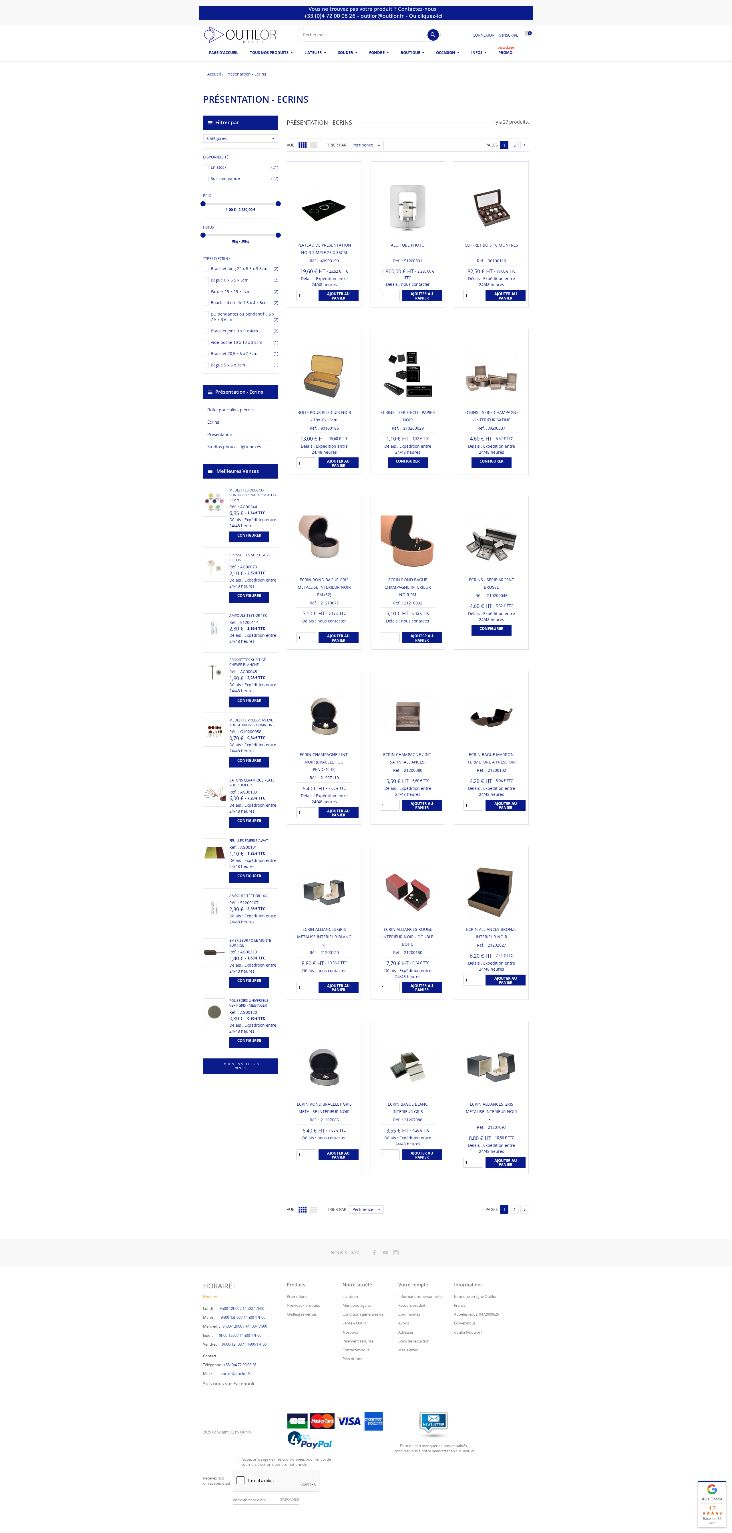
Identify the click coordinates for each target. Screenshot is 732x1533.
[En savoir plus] (330, 300)
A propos (350, 1332)
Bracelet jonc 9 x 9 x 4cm (244, 331)
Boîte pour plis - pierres (230, 409)
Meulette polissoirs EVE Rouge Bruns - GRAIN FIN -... (253, 722)
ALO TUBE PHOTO (408, 245)
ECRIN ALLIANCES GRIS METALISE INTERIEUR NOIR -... (491, 1111)
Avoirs (403, 1323)
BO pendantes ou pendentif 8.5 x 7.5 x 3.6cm (244, 316)
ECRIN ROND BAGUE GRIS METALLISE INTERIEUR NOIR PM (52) (324, 587)
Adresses (405, 1332)
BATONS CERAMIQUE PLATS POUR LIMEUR (251, 783)
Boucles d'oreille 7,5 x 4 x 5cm (244, 302)
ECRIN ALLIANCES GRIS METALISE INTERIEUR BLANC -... (324, 937)
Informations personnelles (420, 1296)
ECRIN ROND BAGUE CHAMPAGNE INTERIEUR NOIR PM (408, 587)
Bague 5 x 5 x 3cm (244, 365)
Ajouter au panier (422, 805)
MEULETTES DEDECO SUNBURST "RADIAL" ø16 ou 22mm (252, 495)
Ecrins (213, 422)
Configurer (249, 535)
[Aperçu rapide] (319, 301)
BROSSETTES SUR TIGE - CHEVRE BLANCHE (248, 662)
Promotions (297, 1296)
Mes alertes (408, 1349)
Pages (492, 145)
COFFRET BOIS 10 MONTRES (491, 245)
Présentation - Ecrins (239, 391)
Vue (290, 145)
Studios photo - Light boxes (234, 446)
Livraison (350, 1296)
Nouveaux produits (303, 1305)
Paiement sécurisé (358, 1341)
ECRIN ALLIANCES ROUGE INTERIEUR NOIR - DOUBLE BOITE (407, 937)
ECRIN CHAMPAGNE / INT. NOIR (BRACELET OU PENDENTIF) (324, 762)
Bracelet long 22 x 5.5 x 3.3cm (244, 268)
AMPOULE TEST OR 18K (248, 615)
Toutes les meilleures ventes (240, 1066)
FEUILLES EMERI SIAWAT (248, 840)
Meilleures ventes (302, 1314)
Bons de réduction (413, 1341)
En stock (244, 167)
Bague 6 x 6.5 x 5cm (244, 280)
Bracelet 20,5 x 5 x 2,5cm (244, 353)
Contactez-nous (356, 1349)
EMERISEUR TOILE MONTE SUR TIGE (250, 943)
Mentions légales (357, 1305)
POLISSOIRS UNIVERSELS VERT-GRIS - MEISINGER (248, 1003)
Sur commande (244, 178)
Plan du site (352, 1358)
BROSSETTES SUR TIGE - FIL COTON (251, 557)
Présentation (219, 434)
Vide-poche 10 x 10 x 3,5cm (244, 342)
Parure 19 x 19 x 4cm (244, 291)
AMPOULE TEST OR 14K (248, 895)
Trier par (337, 145)
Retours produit (411, 1305)
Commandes (409, 1314)
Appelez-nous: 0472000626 (476, 1314)
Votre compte (413, 1285)
